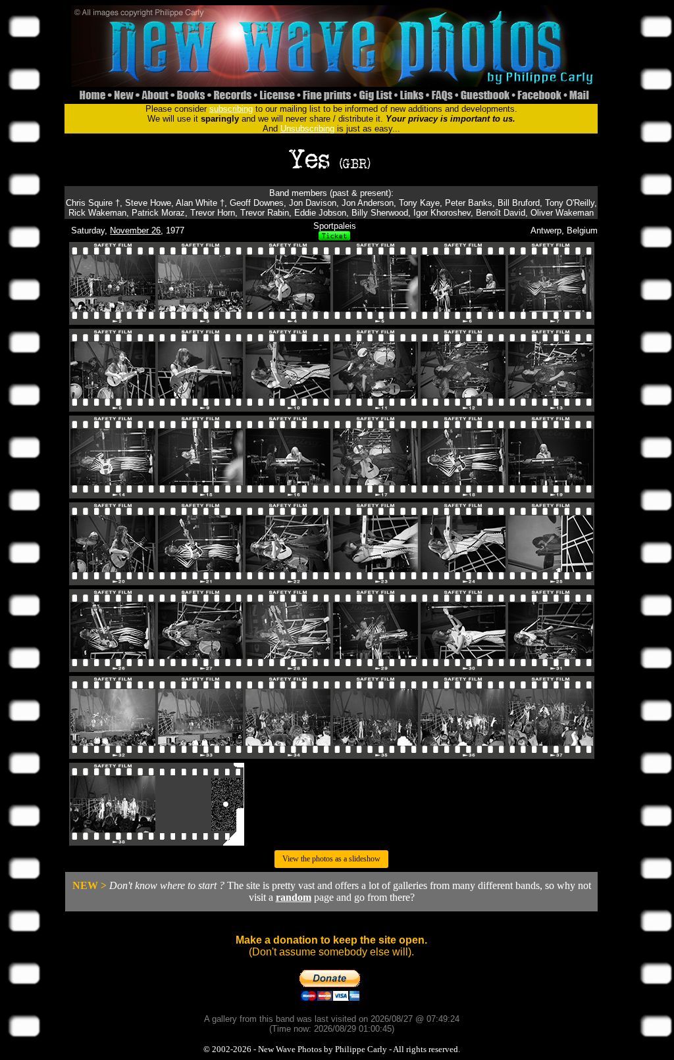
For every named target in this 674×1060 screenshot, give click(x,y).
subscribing (231, 109)
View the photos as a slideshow (331, 858)
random (293, 897)
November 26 (135, 230)
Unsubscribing (307, 128)
